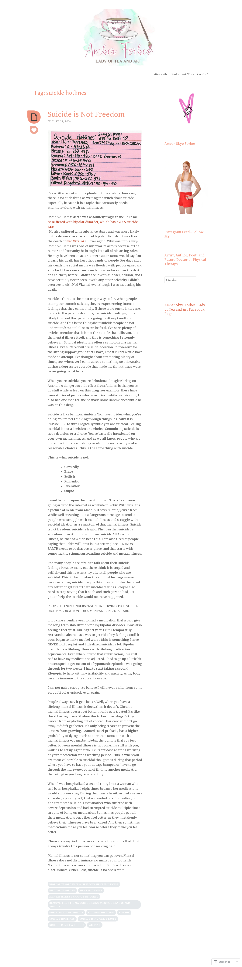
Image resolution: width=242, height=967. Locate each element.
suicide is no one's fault (97, 918)
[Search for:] (180, 279)
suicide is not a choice (66, 925)
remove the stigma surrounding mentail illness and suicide (89, 904)
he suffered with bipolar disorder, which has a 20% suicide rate (93, 224)
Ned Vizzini (75, 241)
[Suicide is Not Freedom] (34, 117)
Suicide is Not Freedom (86, 114)
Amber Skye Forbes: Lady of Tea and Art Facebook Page (184, 309)
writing (95, 925)
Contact (202, 74)
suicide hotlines (62, 918)
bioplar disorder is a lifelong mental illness (84, 884)
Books (175, 74)
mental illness (91, 890)
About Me (161, 74)
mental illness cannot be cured (74, 896)
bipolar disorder (62, 890)
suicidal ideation (101, 912)
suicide (124, 912)
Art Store (188, 74)
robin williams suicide (66, 912)
